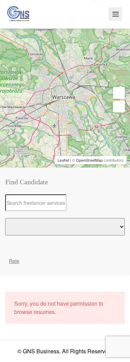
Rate (14, 260)
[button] (119, 93)
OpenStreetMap (89, 160)
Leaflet (63, 160)
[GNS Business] (18, 20)
